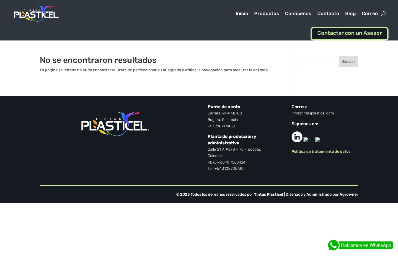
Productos (266, 13)
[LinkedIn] (297, 140)
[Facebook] (309, 140)
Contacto (328, 13)
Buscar (348, 61)
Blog (350, 13)
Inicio (242, 13)
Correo (370, 13)
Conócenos (298, 13)
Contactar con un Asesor (349, 33)
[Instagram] (320, 140)
